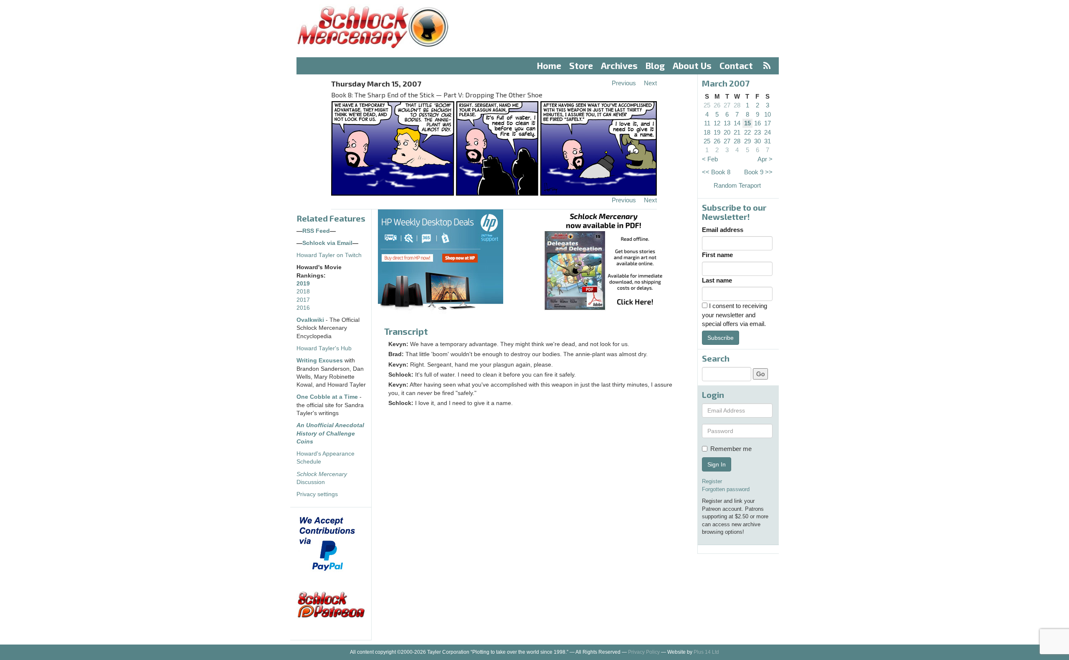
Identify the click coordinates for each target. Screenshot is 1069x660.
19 (717, 132)
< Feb (710, 159)
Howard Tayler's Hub (324, 348)
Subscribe (720, 337)
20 (727, 132)
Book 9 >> (758, 172)
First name (717, 254)
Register (712, 481)
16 (757, 123)
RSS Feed (316, 231)
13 (727, 123)
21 (737, 132)
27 (727, 105)
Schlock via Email (327, 243)
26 (717, 105)
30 (757, 141)
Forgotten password (726, 489)
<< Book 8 (716, 172)
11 (707, 123)
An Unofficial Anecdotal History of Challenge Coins (330, 433)
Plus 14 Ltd (706, 652)
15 (747, 123)
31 (767, 141)
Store (581, 65)
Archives (619, 65)
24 (767, 132)
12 (717, 123)
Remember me (731, 448)
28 (737, 105)
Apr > (765, 159)
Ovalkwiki (311, 320)
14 (737, 123)
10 (767, 114)
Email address (722, 229)
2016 (303, 308)
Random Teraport (737, 185)
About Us (692, 65)
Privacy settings (317, 494)
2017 (303, 300)
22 (747, 132)
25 (707, 105)
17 (767, 123)
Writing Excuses (319, 360)
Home (549, 65)
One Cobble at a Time (327, 397)
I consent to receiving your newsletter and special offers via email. (734, 314)
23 (757, 132)
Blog (655, 65)
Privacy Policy (644, 652)
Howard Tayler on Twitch (329, 255)
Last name (717, 280)
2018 (303, 291)
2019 (303, 283)
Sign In (716, 464)
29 (747, 141)
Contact (736, 65)
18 (707, 132)
